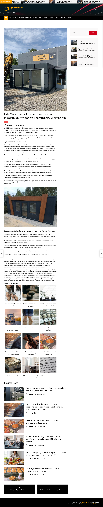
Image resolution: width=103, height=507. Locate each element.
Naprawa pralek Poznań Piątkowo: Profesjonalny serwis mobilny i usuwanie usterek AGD (87, 50)
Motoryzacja (33, 17)
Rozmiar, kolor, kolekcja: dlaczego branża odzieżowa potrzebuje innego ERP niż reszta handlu (43, 439)
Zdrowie (69, 17)
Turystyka (62, 17)
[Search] (89, 9)
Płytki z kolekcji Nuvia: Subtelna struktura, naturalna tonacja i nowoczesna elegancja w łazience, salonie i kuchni (32, 2)
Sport (57, 17)
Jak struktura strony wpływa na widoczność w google (59, 2)
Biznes (11, 17)
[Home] (6, 17)
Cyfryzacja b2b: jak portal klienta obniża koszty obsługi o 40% (87, 57)
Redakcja (9, 125)
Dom (16, 17)
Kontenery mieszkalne (9, 270)
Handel (27, 17)
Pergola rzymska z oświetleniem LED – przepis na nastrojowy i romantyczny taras (86, 43)
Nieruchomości (43, 17)
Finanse (21, 17)
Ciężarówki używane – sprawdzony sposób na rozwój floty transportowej (89, 2)
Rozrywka (51, 17)
